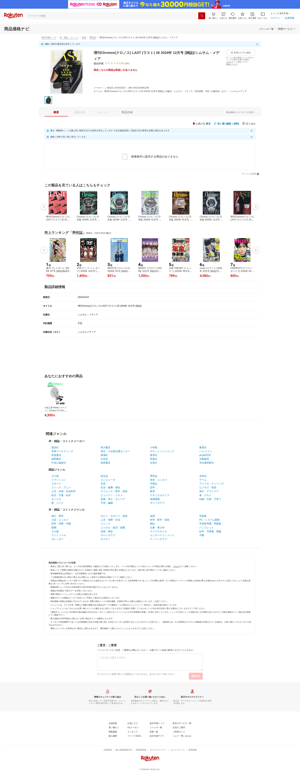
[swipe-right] (256, 206)
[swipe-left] (44, 206)
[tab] (56, 112)
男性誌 (93, 37)
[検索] (201, 15)
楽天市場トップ (49, 37)
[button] (223, 15)
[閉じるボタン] (257, 44)
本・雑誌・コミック (69, 37)
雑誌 (84, 37)
